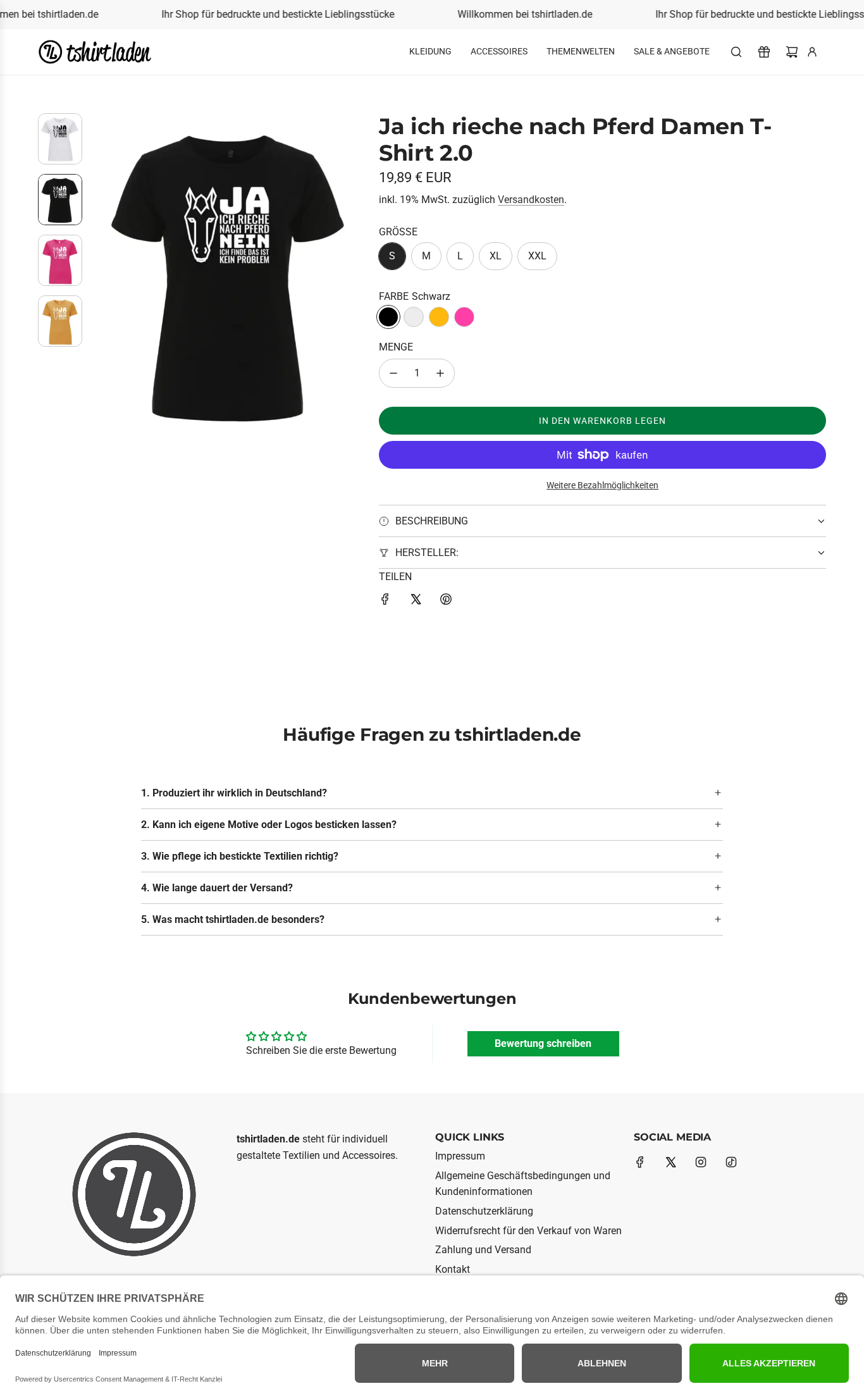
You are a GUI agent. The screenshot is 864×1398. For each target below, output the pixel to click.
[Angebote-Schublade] (764, 52)
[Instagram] (701, 1162)
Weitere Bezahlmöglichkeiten (602, 485)
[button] (102, 273)
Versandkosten (531, 200)
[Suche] (736, 52)
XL (496, 256)
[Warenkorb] (792, 52)
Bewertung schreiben (543, 1043)
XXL (537, 256)
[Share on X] (415, 601)
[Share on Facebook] (385, 601)
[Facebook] (640, 1162)
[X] (670, 1162)
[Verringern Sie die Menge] (393, 373)
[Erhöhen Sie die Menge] (440, 373)
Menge (396, 347)
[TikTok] (731, 1162)
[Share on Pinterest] (446, 601)
